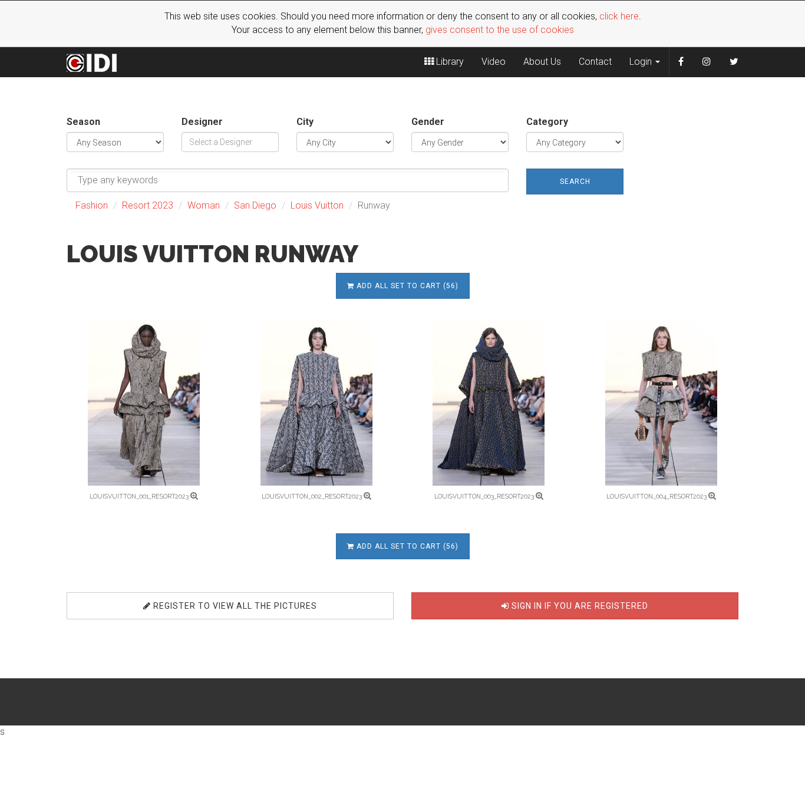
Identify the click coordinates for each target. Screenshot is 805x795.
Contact (595, 61)
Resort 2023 (147, 205)
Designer (202, 121)
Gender (427, 121)
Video (493, 61)
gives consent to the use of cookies (499, 29)
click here (619, 16)
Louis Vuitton (317, 205)
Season (83, 121)
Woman (203, 205)
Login (641, 61)
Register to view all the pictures (234, 606)
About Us (542, 61)
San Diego (255, 205)
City (305, 121)
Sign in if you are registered (578, 606)
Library (449, 61)
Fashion (91, 205)
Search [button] (575, 181)
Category (547, 121)
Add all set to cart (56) (406, 286)
